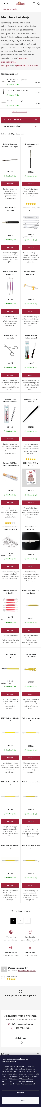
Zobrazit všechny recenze (27, 971)
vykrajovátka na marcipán (26, 65)
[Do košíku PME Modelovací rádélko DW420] (31, 694)
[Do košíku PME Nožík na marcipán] (10, 247)
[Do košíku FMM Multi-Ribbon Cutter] (31, 502)
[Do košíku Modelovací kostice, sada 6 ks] (31, 247)
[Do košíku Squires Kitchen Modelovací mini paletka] (31, 375)
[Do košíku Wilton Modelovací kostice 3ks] (10, 311)
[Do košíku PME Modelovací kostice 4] (10, 821)
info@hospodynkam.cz (22, 1023)
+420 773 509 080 (22, 1028)
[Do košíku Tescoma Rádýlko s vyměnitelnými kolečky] (10, 502)
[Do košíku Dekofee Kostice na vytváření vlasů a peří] (10, 183)
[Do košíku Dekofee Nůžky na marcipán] (10, 375)
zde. (34, 1084)
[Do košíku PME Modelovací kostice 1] (31, 885)
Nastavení (20, 1092)
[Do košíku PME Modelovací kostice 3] (31, 821)
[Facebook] (21, 1042)
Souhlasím (20, 1100)
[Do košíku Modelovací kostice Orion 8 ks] (10, 630)
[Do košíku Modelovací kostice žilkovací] (31, 439)
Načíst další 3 (22, 911)
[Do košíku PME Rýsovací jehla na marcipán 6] (31, 630)
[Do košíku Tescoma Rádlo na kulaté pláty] (31, 311)
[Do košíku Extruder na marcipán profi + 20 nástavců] (10, 566)
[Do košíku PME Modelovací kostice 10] (10, 757)
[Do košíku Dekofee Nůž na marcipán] (31, 566)
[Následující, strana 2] (20, 921)
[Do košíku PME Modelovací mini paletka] (31, 184)
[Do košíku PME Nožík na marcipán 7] (10, 694)
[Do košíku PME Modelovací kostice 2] (10, 885)
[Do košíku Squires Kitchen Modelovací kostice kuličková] (10, 439)
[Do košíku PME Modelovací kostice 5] (31, 758)
